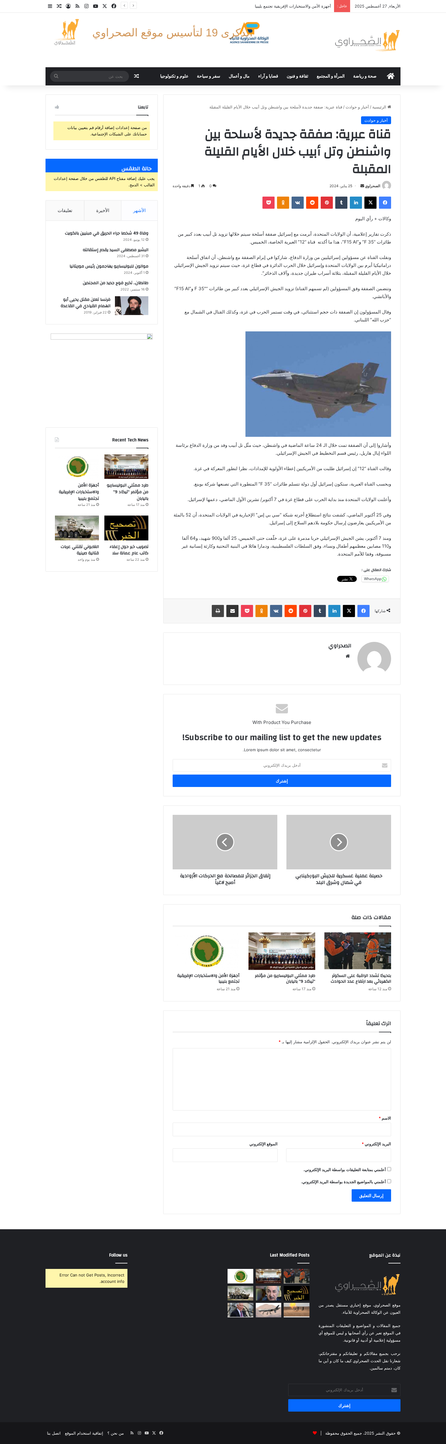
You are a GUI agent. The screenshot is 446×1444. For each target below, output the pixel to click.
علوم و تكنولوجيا (174, 76)
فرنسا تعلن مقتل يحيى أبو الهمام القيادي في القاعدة (85, 303)
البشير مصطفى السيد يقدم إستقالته (115, 250)
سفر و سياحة (208, 76)
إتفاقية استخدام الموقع (84, 1433)
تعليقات (65, 210)
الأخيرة (102, 210)
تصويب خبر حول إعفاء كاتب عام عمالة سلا (129, 550)
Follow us (118, 1255)
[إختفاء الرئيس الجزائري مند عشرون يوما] (269, 1293)
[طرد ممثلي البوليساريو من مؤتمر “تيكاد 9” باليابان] (281, 951)
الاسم (385, 1118)
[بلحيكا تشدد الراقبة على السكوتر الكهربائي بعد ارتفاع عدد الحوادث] (357, 951)
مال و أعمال (239, 76)
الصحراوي (372, 186)
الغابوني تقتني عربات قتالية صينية (80, 550)
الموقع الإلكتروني (263, 1143)
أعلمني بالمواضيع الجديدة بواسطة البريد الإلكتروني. (343, 1181)
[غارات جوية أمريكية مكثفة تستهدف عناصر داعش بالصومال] (269, 1310)
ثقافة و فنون (297, 76)
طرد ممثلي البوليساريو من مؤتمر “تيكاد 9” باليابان (285, 978)
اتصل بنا (54, 1433)
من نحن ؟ (115, 1433)
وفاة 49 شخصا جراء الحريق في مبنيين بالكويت (106, 233)
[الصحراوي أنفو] (367, 40)
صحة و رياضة (365, 76)
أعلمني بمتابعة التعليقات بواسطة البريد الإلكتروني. (344, 1169)
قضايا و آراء (268, 76)
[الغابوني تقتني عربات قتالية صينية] (77, 528)
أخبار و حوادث (357, 107)
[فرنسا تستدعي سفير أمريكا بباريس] (240, 1310)
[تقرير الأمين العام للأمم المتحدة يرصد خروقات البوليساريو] (296, 1310)
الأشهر (139, 210)
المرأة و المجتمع (331, 76)
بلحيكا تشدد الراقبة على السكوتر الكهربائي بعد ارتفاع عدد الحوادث (361, 978)
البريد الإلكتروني (376, 1143)
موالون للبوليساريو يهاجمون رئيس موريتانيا (108, 266)
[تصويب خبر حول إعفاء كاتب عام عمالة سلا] (126, 528)
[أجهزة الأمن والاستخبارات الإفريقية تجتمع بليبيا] (206, 951)
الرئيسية (379, 107)
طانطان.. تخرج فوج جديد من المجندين (115, 283)
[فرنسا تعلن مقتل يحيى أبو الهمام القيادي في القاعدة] (131, 305)
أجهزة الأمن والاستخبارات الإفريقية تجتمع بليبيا (293, 6)
